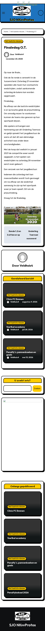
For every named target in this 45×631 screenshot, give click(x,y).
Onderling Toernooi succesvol (32, 235)
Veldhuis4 (19, 54)
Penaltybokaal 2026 (18, 592)
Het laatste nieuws (13, 41)
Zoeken (37, 388)
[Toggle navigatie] (3, 12)
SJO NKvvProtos (22, 20)
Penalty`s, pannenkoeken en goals (21, 353)
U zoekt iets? (22, 380)
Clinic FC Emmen (15, 299)
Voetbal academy (15, 327)
